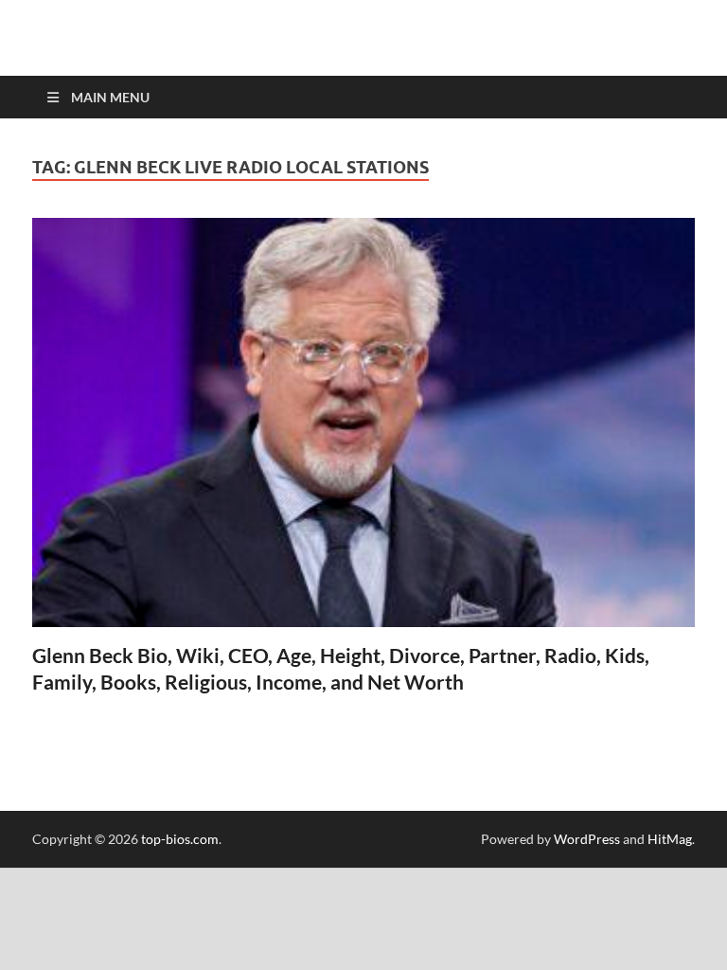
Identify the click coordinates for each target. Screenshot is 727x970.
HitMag (669, 839)
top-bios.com (180, 839)
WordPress (587, 839)
